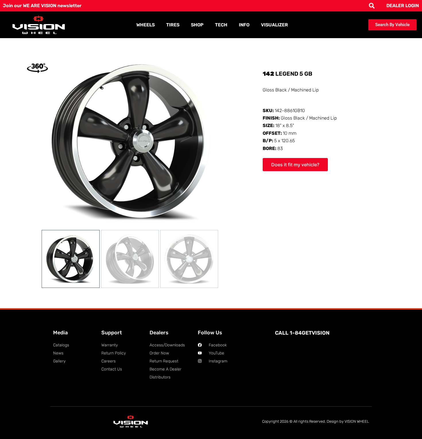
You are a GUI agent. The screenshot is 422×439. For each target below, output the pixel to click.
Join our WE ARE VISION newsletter (42, 5)
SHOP (197, 25)
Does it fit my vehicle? (295, 164)
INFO (244, 25)
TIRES (172, 25)
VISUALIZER (274, 25)
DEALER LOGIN (402, 5)
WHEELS (145, 25)
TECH (221, 25)
